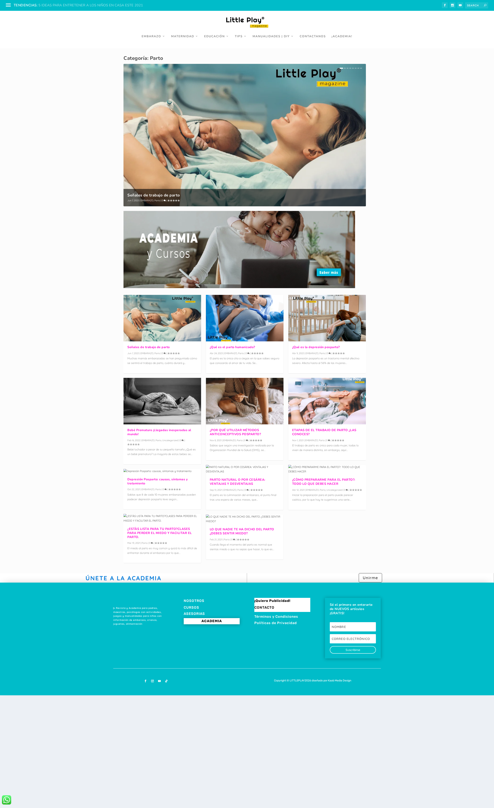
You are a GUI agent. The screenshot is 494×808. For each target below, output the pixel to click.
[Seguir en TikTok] (166, 681)
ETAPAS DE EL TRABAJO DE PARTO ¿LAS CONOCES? (324, 432)
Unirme (370, 577)
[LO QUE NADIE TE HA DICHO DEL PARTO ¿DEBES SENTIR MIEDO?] (244, 519)
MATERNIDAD (182, 36)
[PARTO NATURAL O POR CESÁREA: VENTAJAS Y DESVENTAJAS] (244, 469)
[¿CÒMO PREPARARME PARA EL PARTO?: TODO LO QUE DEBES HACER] (327, 469)
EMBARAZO (151, 36)
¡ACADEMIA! (342, 36)
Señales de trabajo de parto (153, 195)
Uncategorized (170, 440)
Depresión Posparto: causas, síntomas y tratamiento (157, 481)
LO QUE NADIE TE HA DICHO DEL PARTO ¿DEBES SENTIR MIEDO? (242, 531)
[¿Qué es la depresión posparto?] (327, 318)
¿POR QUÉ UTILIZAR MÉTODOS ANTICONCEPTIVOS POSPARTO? (235, 432)
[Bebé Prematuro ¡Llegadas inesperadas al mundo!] (162, 401)
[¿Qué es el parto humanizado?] (244, 318)
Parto (157, 200)
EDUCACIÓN (214, 36)
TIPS (239, 36)
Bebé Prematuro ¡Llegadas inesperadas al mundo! (159, 432)
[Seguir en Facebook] (145, 681)
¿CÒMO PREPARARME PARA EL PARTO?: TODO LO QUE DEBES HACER (323, 482)
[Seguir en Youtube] (159, 681)
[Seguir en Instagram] (152, 681)
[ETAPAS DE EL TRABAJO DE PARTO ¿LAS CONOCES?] (327, 401)
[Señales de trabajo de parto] (162, 318)
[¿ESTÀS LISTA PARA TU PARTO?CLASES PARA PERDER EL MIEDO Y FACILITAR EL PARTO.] (162, 518)
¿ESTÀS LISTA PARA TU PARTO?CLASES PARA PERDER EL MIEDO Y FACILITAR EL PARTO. (159, 533)
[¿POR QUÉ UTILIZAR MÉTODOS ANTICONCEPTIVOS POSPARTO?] (244, 401)
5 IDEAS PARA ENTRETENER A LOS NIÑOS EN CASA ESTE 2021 (90, 5)
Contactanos (313, 36)
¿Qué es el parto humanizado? (232, 347)
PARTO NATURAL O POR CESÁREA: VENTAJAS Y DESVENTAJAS (237, 482)
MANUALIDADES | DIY (271, 36)
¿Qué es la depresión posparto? (316, 347)
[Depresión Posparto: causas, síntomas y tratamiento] (162, 471)
